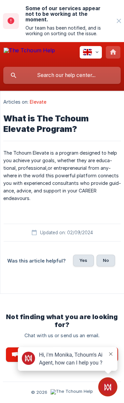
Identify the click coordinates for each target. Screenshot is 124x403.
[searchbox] (62, 75)
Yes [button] (83, 260)
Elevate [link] (38, 102)
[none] (119, 21)
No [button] (106, 260)
